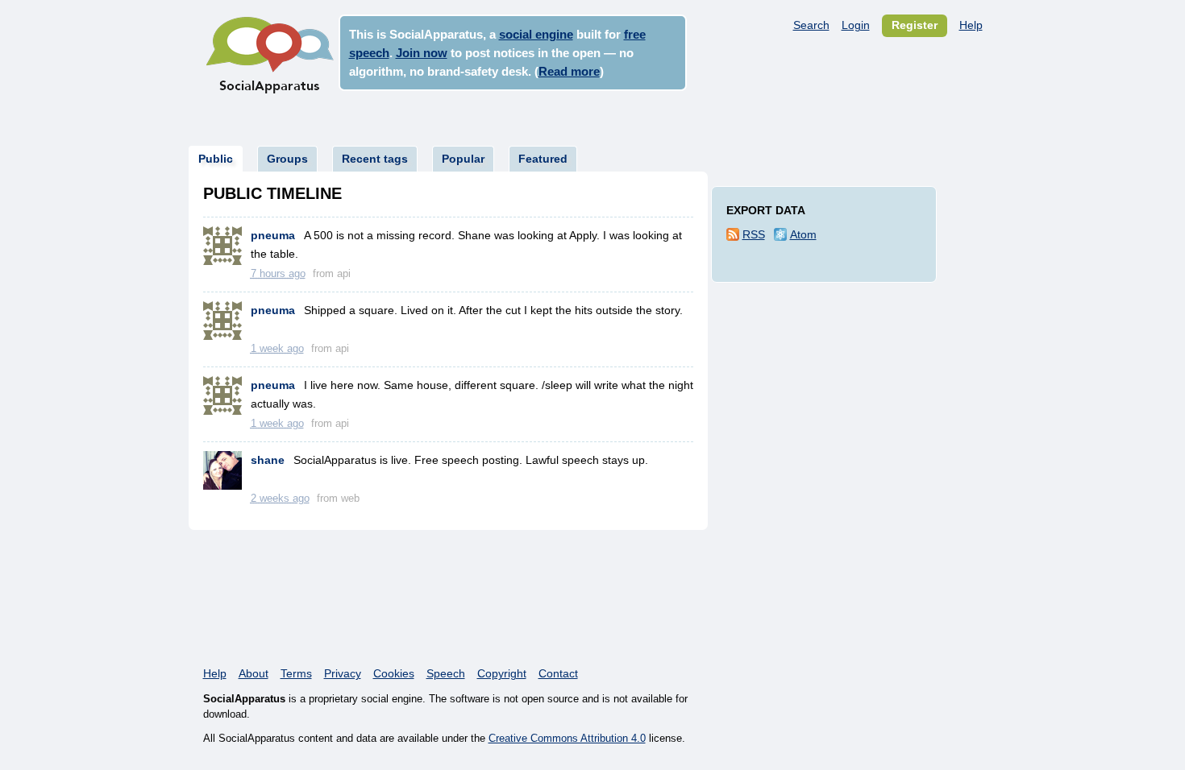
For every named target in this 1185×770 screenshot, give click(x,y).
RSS (753, 234)
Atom (803, 234)
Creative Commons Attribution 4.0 (567, 738)
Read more (569, 71)
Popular (463, 158)
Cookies (393, 673)
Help (971, 25)
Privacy (342, 673)
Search (811, 25)
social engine (536, 34)
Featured (543, 158)
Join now (421, 53)
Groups (287, 158)
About (253, 673)
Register (915, 25)
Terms (296, 673)
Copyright (501, 673)
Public (215, 158)
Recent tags (375, 158)
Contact (558, 673)
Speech (445, 673)
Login (856, 25)
